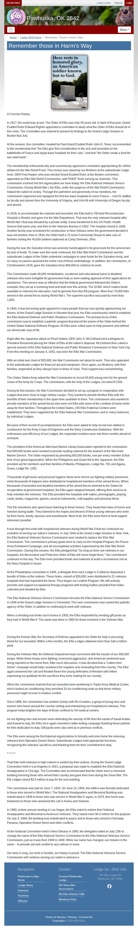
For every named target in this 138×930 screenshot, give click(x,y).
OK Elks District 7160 (71, 894)
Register (118, 3)
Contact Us (86, 917)
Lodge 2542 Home (31, 37)
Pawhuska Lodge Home (28, 878)
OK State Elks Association (67, 887)
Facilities (23, 895)
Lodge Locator (104, 3)
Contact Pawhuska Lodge (70, 878)
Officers (22, 900)
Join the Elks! (13, 3)
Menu (123, 29)
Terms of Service (55, 917)
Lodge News (25, 885)
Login (129, 3)
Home (13, 37)
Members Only (67, 899)
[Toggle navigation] (11, 30)
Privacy (72, 917)
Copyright (58, 920)
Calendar (23, 890)
